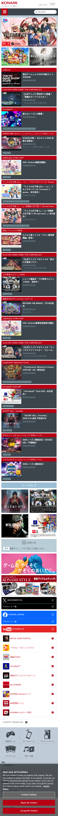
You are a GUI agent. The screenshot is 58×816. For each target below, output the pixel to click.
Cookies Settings (28, 795)
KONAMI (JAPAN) (16, 614)
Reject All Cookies (29, 803)
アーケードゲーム (47, 741)
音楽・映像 (29, 756)
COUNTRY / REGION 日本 (13, 722)
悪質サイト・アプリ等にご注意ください (25, 548)
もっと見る (27, 485)
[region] (29, 790)
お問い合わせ (43, 5)
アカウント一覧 (10, 606)
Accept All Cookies (29, 811)
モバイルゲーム (29, 741)
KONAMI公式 (18, 629)
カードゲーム (10, 756)
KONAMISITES (52, 4)
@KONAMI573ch (15, 600)
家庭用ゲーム (10, 741)
